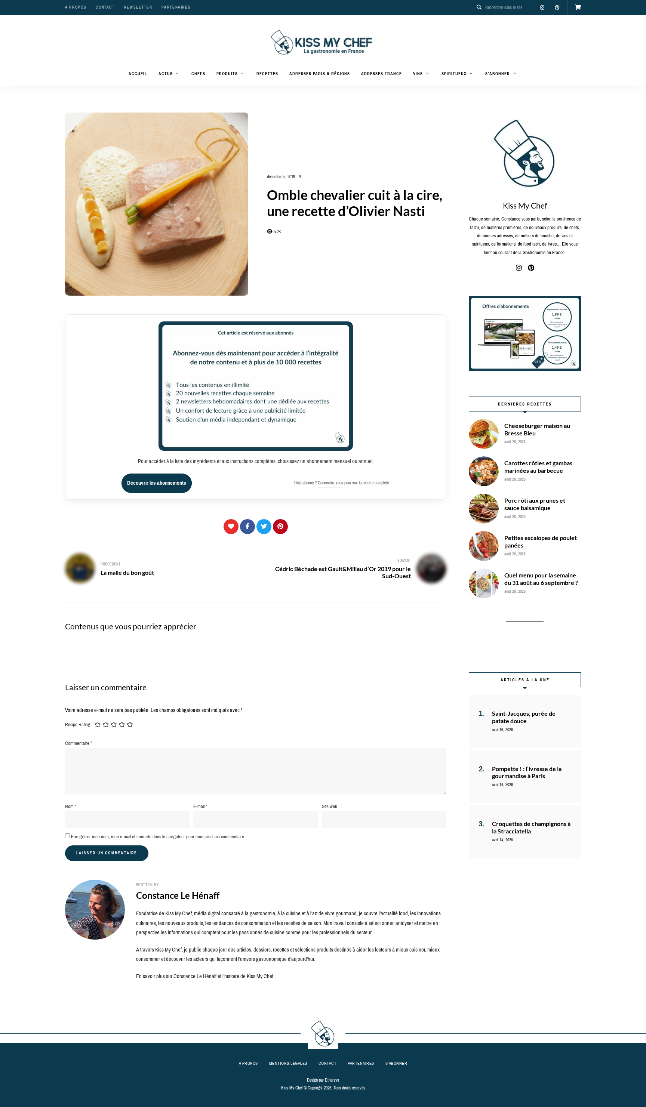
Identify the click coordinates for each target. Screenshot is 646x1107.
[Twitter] (263, 526)
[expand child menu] (153, 85)
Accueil (138, 73)
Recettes (267, 73)
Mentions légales (288, 1063)
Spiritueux (454, 73)
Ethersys (332, 1080)
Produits (227, 73)
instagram (542, 7)
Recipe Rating (77, 724)
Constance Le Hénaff (177, 895)
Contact (105, 7)
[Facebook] (247, 526)
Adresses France (381, 73)
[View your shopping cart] (577, 7)
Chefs (198, 73)
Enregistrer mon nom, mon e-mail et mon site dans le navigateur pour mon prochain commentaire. (158, 836)
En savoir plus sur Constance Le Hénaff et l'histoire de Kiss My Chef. (205, 976)
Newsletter (138, 7)
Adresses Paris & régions (319, 73)
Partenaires (176, 7)
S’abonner (497, 73)
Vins (418, 73)
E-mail (200, 806)
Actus (166, 73)
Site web (329, 806)
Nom (70, 806)
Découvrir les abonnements (156, 483)
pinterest (557, 7)
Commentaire (78, 743)
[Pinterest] (280, 526)
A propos (75, 7)
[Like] (231, 526)
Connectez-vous (330, 483)
